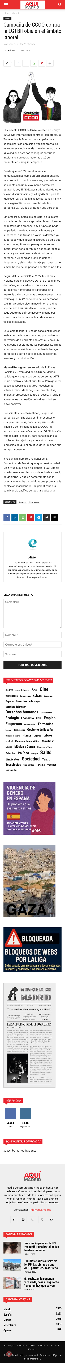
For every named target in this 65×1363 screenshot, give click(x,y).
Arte (34, 690)
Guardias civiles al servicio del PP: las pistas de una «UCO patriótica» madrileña (41, 1264)
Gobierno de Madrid (13, 736)
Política (23, 753)
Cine (44, 689)
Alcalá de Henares (22, 690)
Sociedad (31, 759)
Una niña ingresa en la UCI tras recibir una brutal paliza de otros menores (41, 1246)
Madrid (15, 13)
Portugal (34, 753)
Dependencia (48, 696)
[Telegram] (38, 517)
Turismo (40, 764)
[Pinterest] (41, 63)
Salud (45, 752)
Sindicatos (34, 502)
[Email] (54, 517)
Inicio (5, 13)
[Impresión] (46, 517)
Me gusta (10, 1109)
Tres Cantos (28, 765)
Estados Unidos (30, 724)
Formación (45, 724)
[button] (5, 4)
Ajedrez (9, 690)
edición (11, 50)
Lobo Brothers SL (32, 1358)
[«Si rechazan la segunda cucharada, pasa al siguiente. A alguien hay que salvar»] (12, 1283)
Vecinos (52, 764)
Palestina (10, 753)
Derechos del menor (16, 706)
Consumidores (25, 696)
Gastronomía (19, 730)
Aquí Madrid (13, 1100)
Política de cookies (26, 1345)
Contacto (32, 1349)
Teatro (46, 759)
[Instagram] (23, 1219)
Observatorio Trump (44, 747)
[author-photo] (32, 552)
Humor (27, 735)
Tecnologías (13, 764)
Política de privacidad (48, 1345)
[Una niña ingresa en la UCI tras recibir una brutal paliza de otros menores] (12, 1248)
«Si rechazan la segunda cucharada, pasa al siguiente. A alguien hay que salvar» (42, 1282)
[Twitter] (41, 1219)
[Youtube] (51, 1219)
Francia (8, 730)
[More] (50, 63)
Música (9, 747)
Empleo (22, 502)
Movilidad (48, 741)
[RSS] (32, 1219)
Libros (48, 735)
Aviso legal (9, 1345)
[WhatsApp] (33, 63)
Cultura (37, 695)
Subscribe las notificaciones (19, 1150)
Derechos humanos (22, 712)
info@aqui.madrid (40, 1209)
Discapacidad (46, 712)
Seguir (25, 1109)
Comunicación (12, 696)
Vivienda (11, 770)
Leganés (37, 735)
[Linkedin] (25, 63)
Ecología (12, 718)
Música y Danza (24, 746)
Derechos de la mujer (28, 701)
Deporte (10, 701)
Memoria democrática (27, 741)
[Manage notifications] (9, 1354)
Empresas (14, 723)
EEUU (38, 718)
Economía (27, 718)
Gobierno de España (40, 729)
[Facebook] (17, 63)
